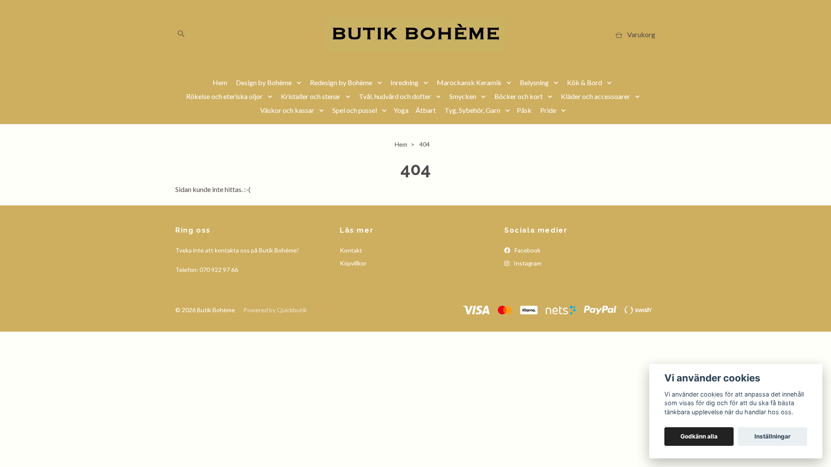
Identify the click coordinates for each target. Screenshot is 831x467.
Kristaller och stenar (311, 96)
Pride (548, 110)
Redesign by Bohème (341, 82)
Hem (220, 82)
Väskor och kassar (287, 110)
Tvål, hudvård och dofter (395, 96)
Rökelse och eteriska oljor (224, 96)
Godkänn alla (699, 436)
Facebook (527, 250)
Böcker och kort (518, 96)
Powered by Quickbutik (275, 309)
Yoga (401, 110)
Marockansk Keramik (469, 82)
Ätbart (426, 110)
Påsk (524, 110)
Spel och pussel (354, 110)
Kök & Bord (584, 82)
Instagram (526, 263)
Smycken (462, 96)
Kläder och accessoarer (595, 96)
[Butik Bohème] (415, 34)
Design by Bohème (264, 82)
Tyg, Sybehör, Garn (472, 110)
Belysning (534, 82)
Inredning (404, 82)
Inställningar (772, 436)
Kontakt (351, 250)
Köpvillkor (353, 263)
